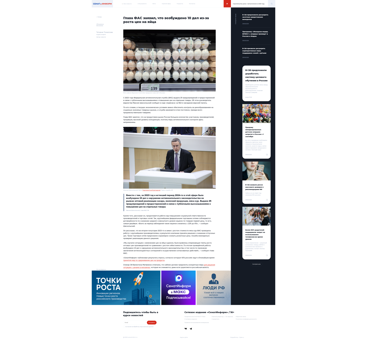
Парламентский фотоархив (151, 190)
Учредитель (215, 319)
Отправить (152, 322)
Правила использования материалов (196, 322)
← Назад (99, 17)
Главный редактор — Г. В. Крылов (222, 316)
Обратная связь (241, 316)
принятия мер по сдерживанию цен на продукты (144, 260)
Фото (154, 3)
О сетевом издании (190, 319)
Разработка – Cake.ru (237, 337)
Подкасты (180, 3)
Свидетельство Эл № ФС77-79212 (194, 316)
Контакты (192, 3)
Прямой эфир (166, 3)
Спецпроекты (142, 3)
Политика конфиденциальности (246, 319)
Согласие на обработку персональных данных (139, 326)
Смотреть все (256, 264)
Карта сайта (184, 337)
